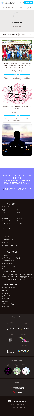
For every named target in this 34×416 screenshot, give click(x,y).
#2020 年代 (5, 290)
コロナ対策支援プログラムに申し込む (13, 279)
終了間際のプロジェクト (9, 245)
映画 (3, 210)
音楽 (18, 213)
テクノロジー (6, 223)
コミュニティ (6, 218)
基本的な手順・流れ (8, 261)
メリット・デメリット (8, 266)
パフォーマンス (22, 223)
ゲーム (19, 215)
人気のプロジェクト (8, 240)
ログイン (21, 2)
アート (19, 210)
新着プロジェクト (7, 242)
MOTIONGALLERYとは (9, 288)
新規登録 (29, 3)
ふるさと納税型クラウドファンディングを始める (17, 274)
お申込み (5, 255)
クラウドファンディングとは (11, 258)
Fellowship (5, 269)
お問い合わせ (6, 296)
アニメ (4, 215)
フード (19, 226)
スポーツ (5, 226)
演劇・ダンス (6, 221)
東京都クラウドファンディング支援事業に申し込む (17, 277)
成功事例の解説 (7, 263)
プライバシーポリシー (9, 304)
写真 (3, 213)
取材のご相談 (6, 299)
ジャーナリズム (7, 229)
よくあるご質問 (7, 293)
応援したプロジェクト (11, 34)
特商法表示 (5, 307)
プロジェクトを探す (8, 8)
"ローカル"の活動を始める (10, 271)
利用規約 (5, 301)
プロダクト (20, 218)
